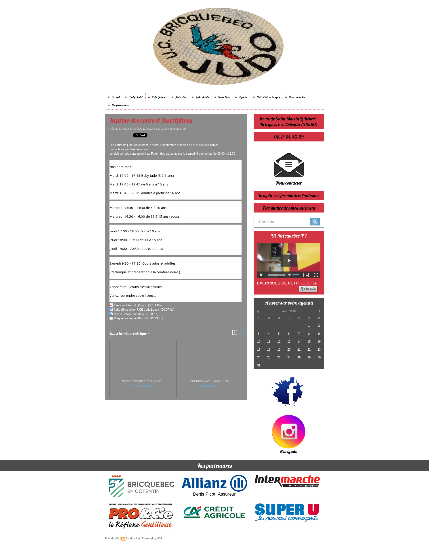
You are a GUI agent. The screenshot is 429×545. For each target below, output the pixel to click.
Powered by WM (152, 538)
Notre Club (223, 97)
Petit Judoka (158, 97)
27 (288, 357)
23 (319, 349)
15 (309, 341)
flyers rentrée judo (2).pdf (130, 305)
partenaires (208, 386)
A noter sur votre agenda (289, 303)
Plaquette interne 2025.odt (131, 318)
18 (268, 349)
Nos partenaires (120, 105)
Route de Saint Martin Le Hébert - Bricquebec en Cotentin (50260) (288, 121)
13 (288, 341)
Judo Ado (181, 97)
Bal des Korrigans (141, 386)
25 (268, 357)
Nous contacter (296, 97)
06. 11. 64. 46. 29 (289, 137)
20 (288, 349)
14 (299, 341)
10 (258, 341)
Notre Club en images (268, 97)
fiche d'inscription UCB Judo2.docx (136, 309)
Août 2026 (289, 311)
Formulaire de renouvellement (289, 208)
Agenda (243, 97)
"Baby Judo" (135, 97)
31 (258, 365)
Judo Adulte (202, 97)
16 (319, 341)
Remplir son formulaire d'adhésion (289, 195)
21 (299, 349)
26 (278, 357)
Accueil (115, 97)
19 (278, 349)
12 (278, 341)
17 (258, 349)
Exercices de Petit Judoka (287, 283)
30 (319, 357)
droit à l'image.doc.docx (129, 314)
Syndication (133, 538)
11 (268, 341)
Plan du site (112, 538)
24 (258, 357)
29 (309, 357)
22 (309, 349)
